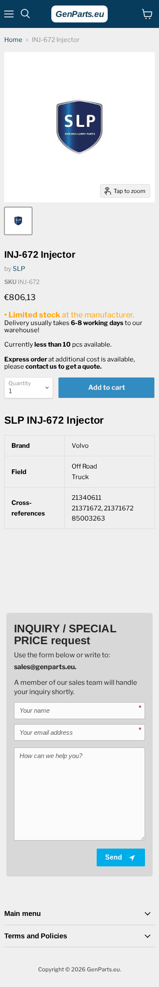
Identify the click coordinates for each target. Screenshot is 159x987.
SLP (19, 269)
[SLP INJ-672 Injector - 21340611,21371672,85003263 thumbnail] (18, 220)
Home (13, 40)
